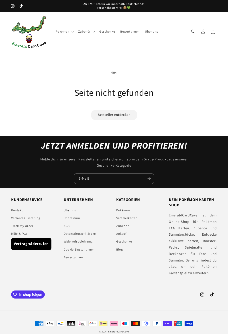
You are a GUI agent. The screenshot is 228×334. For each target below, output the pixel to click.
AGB (67, 226)
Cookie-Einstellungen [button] (79, 249)
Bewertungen (73, 257)
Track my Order (22, 226)
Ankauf (121, 234)
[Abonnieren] (149, 178)
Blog (119, 249)
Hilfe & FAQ (19, 234)
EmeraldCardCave (118, 331)
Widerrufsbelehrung (78, 241)
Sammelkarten (126, 218)
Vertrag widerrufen (31, 244)
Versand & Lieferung (25, 218)
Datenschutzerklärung (80, 234)
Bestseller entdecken (114, 114)
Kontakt (17, 210)
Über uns (70, 210)
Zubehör (122, 226)
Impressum (72, 218)
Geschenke (124, 241)
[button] (64, 31)
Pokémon (123, 210)
